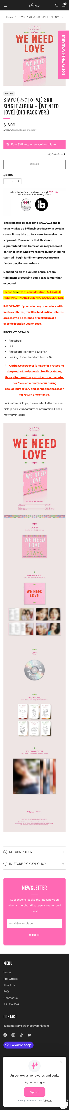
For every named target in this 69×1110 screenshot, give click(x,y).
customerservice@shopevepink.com (26, 1025)
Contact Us (10, 998)
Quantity (8, 175)
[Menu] (5, 5)
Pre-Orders (10, 978)
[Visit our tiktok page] (21, 1035)
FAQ (6, 991)
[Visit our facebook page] (5, 1035)
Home (7, 972)
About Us (9, 985)
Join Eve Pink (11, 1004)
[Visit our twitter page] (29, 1035)
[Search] (57, 5)
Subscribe (34, 934)
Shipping (8, 129)
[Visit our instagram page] (13, 1035)
